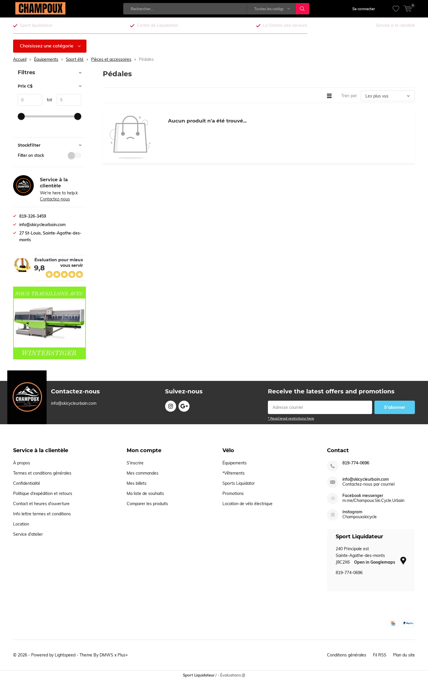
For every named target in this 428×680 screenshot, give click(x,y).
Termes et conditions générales (42, 473)
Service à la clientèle (395, 25)
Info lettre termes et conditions (42, 513)
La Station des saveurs (285, 25)
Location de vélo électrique (247, 503)
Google (184, 406)
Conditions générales (346, 655)
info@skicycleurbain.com (365, 479)
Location (21, 524)
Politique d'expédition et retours (42, 493)
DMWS (106, 655)
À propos (21, 463)
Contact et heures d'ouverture (41, 503)
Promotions (233, 493)
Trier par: (349, 95)
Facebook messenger (362, 495)
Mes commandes (142, 473)
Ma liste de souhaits (145, 493)
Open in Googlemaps (375, 562)
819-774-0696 (355, 463)
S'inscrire (135, 463)
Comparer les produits (147, 503)
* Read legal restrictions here (291, 418)
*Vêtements (233, 473)
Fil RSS (379, 655)
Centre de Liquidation (157, 25)
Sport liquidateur (36, 25)
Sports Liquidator (238, 483)
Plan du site (404, 655)
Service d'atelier (28, 534)
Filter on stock (31, 155)
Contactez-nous (55, 199)
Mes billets (136, 483)
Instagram (170, 406)
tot (47, 99)
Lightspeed (65, 655)
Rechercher (302, 9)
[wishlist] (395, 8)
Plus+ (123, 655)
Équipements (234, 463)
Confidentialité (26, 483)
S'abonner (394, 407)
